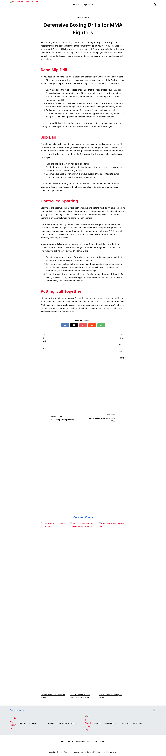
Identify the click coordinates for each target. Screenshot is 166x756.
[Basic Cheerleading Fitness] (88, 723)
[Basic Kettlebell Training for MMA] (112, 606)
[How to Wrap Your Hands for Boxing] (54, 606)
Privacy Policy (67, 741)
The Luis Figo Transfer (28, 723)
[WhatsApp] (101, 325)
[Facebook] (65, 325)
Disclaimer (80, 741)
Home (76, 4)
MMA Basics (83, 17)
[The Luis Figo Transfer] (13, 723)
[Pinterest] (83, 325)
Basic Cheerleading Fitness (105, 723)
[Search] (155, 4)
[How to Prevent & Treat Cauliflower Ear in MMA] (83, 606)
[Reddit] (92, 325)
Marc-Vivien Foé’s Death (132, 723)
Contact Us (92, 741)
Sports (87, 4)
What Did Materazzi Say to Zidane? (61, 723)
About (102, 741)
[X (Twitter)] (74, 325)
